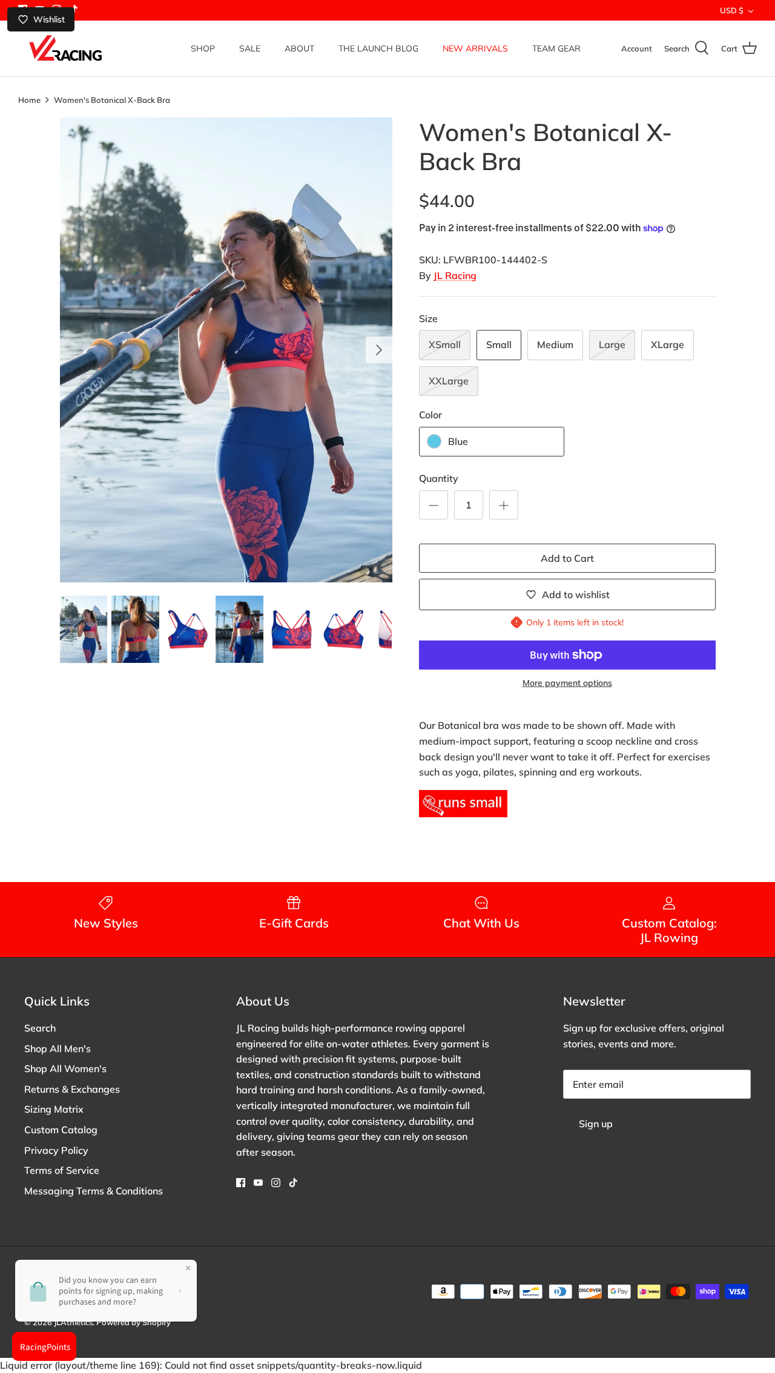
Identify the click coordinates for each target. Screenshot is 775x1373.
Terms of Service (61, 1170)
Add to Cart (567, 558)
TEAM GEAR (556, 48)
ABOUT (299, 48)
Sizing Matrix (54, 1109)
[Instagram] (275, 1182)
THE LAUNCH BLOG (378, 48)
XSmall (445, 344)
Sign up (596, 1124)
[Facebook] (240, 1182)
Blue (458, 441)
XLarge (667, 344)
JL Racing (455, 275)
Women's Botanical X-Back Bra (112, 99)
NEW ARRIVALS (475, 48)
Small (499, 344)
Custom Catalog (60, 1130)
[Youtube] (258, 1182)
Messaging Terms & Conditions (93, 1191)
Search (40, 1028)
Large (612, 344)
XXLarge (449, 381)
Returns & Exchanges (72, 1089)
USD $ (732, 10)
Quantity (438, 478)
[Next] (379, 350)
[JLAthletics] (65, 48)
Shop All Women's (65, 1068)
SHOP (203, 48)
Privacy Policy (56, 1150)
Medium (555, 344)
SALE (249, 48)
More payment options (567, 683)
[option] (226, 350)
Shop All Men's (57, 1048)
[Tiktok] (293, 1182)
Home (29, 99)
